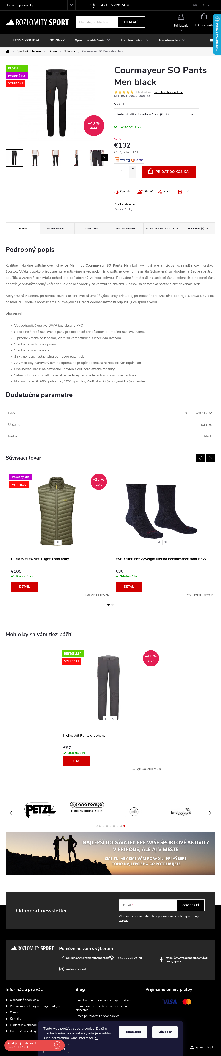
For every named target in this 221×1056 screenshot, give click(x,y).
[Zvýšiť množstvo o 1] (132, 169)
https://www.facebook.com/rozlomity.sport (187, 960)
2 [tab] (112, 605)
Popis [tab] (23, 228)
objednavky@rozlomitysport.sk (87, 958)
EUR (202, 5)
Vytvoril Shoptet (205, 1047)
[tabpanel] (58, 533)
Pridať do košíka (172, 171)
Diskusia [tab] (91, 228)
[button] (97, 826)
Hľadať (131, 22)
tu (96, 1038)
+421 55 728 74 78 (129, 958)
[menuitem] (25, 40)
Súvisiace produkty (160, 228)
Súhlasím (165, 1032)
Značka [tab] (126, 228)
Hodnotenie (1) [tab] (57, 228)
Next (210, 458)
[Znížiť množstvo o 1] (132, 175)
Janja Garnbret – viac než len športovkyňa (103, 1000)
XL (58, 542)
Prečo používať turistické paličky (97, 1016)
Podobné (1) (196, 228)
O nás (14, 1012)
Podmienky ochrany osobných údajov (35, 1006)
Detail (24, 587)
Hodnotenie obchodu (24, 1025)
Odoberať (190, 905)
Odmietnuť (132, 1032)
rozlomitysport (76, 969)
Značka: (125, 204)
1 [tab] (108, 605)
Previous (200, 458)
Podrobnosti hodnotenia (168, 92)
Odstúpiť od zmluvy (23, 1031)
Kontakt (15, 1019)
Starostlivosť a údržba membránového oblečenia (101, 1008)
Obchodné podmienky (19, 5)
